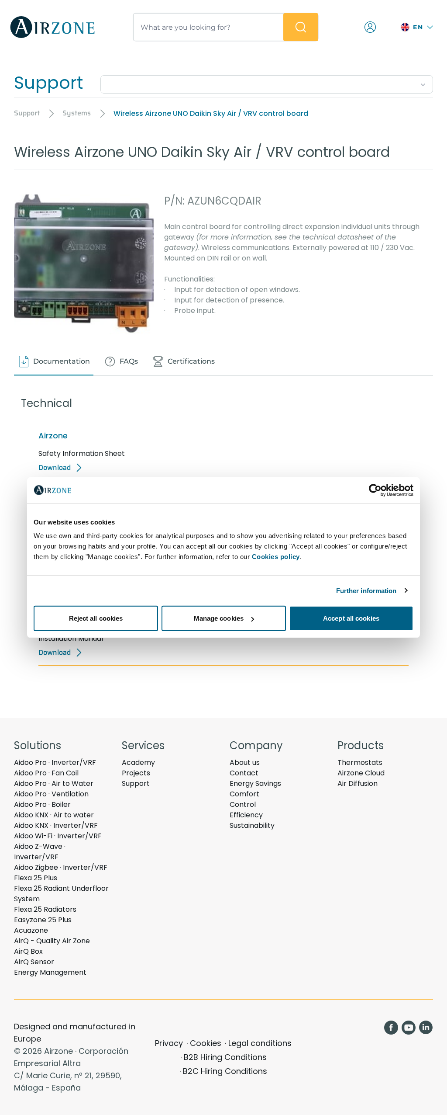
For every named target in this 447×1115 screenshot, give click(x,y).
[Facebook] (391, 1028)
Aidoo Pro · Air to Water (53, 783)
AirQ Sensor (34, 962)
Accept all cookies (351, 618)
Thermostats (359, 762)
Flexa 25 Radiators (45, 909)
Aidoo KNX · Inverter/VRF (56, 825)
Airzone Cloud (361, 773)
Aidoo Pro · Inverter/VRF (55, 762)
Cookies (205, 1043)
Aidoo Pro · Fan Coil (46, 773)
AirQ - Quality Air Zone (52, 941)
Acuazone (31, 930)
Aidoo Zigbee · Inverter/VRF (60, 867)
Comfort (244, 794)
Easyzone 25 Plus (43, 920)
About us (245, 762)
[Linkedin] (426, 1028)
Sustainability (252, 825)
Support (136, 783)
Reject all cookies (96, 618)
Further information (366, 590)
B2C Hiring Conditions (225, 1071)
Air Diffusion (357, 783)
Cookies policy (276, 556)
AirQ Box (28, 951)
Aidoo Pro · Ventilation (51, 794)
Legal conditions (260, 1043)
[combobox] (266, 83)
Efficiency (246, 815)
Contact (244, 773)
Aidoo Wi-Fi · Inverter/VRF (58, 836)
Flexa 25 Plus (35, 878)
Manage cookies (219, 618)
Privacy (169, 1043)
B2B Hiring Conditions (225, 1057)
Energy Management (50, 972)
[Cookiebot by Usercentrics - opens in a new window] (375, 490)
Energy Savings (255, 783)
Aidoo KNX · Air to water (54, 815)
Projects (136, 773)
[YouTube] (409, 1028)
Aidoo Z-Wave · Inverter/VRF (39, 851)
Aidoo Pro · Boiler (42, 804)
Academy (138, 762)
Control (243, 804)
